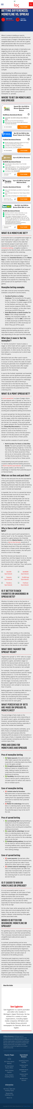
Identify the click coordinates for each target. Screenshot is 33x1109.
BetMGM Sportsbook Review (12, 161)
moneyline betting (7, 248)
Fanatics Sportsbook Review (12, 187)
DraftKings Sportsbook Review (12, 114)
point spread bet (8, 398)
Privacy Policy (26, 1106)
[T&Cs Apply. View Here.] (28, 139)
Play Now (24, 127)
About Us (9, 1097)
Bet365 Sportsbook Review (11, 210)
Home (9, 1059)
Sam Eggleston (10, 20)
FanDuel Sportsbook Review (12, 139)
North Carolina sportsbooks (12, 466)
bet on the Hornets (14, 542)
